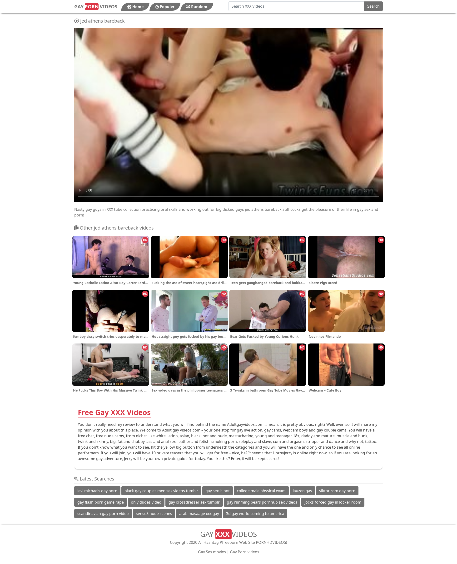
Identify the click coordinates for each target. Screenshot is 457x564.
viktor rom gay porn (337, 490)
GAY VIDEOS (95, 6)
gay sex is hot (217, 490)
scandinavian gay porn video (103, 513)
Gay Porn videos (244, 551)
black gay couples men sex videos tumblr (161, 490)
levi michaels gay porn (97, 490)
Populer (166, 6)
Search (373, 6)
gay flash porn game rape (100, 502)
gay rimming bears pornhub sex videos (262, 502)
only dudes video (146, 502)
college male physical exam (261, 490)
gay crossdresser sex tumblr (194, 502)
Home (137, 6)
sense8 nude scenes (154, 513)
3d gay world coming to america (255, 513)
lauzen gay (302, 490)
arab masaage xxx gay (199, 513)
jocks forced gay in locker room (332, 502)
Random (198, 6)
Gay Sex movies (212, 551)
